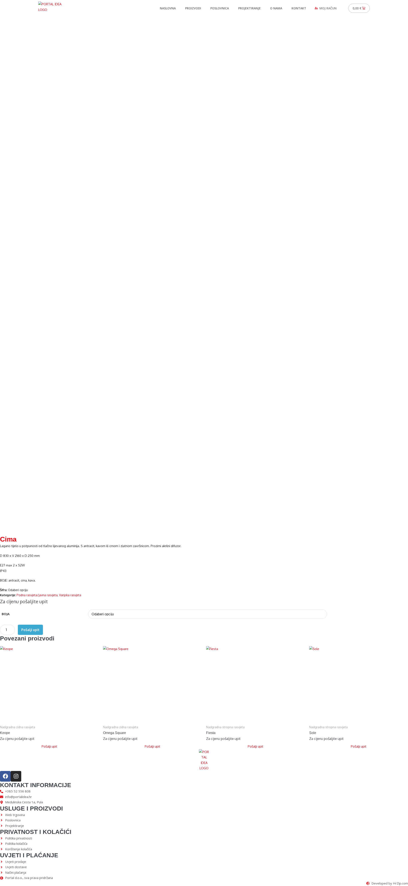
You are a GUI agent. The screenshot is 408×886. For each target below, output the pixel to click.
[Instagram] (16, 776)
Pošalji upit (30, 630)
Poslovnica (219, 8)
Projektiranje (249, 8)
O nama (276, 8)
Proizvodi (193, 8)
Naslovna (168, 8)
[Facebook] (5, 776)
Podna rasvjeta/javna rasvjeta (37, 595)
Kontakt (299, 8)
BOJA (6, 614)
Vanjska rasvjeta (70, 595)
